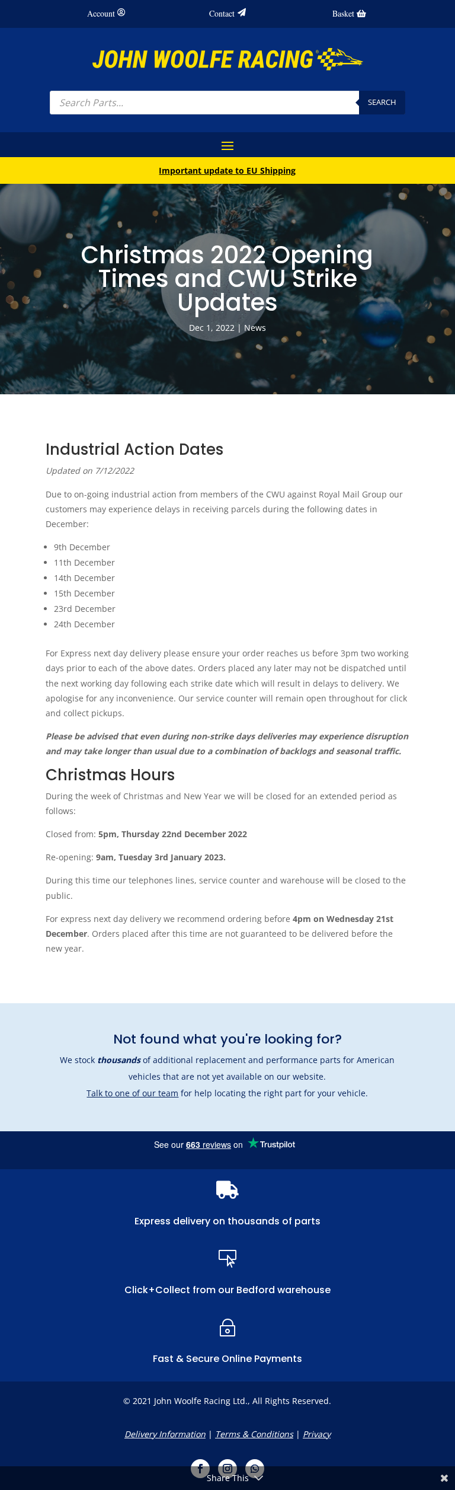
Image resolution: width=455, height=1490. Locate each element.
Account (101, 13)
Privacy (317, 1434)
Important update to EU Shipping (227, 170)
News (255, 327)
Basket (343, 13)
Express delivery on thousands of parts (227, 1221)
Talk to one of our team (132, 1093)
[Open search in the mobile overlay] (227, 102)
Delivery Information (165, 1434)
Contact (222, 13)
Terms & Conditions (254, 1434)
